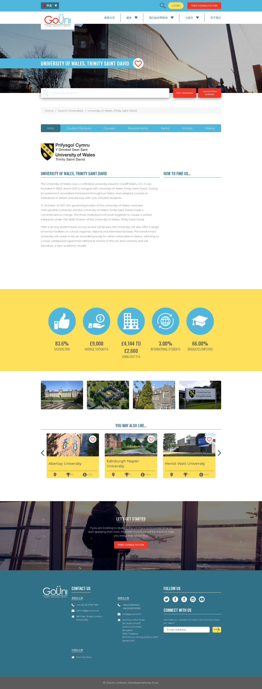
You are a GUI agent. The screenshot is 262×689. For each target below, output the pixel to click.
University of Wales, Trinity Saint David (112, 110)
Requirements (138, 128)
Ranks (165, 128)
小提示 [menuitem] (189, 17)
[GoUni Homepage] (57, 20)
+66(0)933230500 (131, 608)
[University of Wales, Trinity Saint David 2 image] (62, 395)
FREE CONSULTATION (131, 544)
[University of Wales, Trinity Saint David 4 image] (154, 395)
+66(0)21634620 (130, 604)
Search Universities (70, 110)
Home (49, 110)
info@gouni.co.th (131, 614)
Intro (50, 128)
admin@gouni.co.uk (87, 610)
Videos (210, 128)
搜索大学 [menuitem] (109, 17)
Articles (187, 128)
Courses (109, 128)
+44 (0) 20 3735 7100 (87, 604)
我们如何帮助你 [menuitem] (158, 17)
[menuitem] (50, 5)
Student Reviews (79, 128)
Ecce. (155, 682)
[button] (138, 63)
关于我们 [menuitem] (215, 17)
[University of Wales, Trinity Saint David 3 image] (108, 395)
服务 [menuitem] (129, 17)
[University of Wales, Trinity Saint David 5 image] (200, 395)
